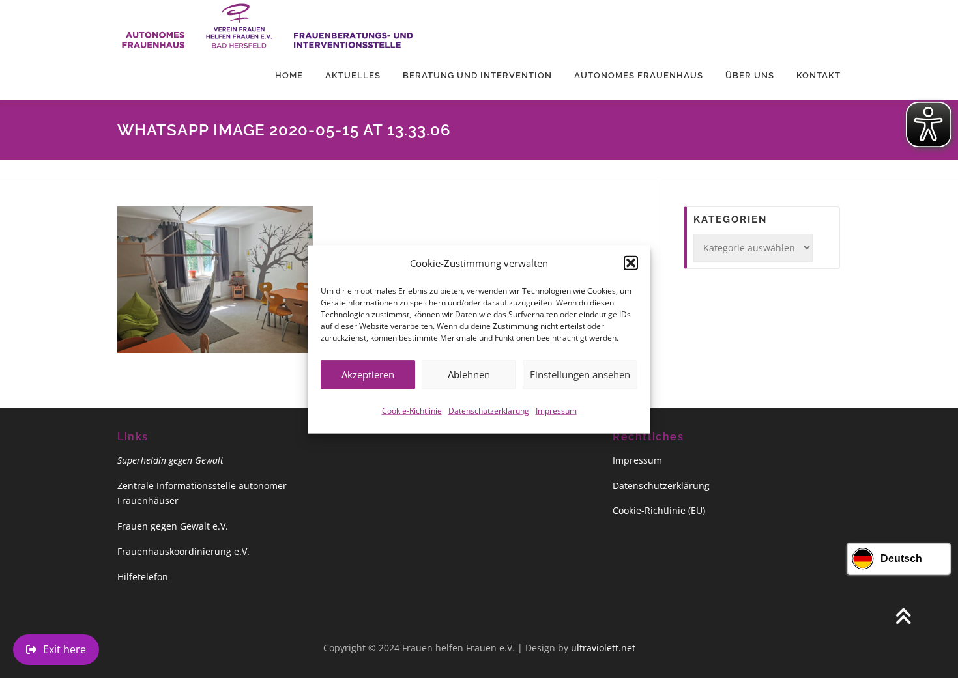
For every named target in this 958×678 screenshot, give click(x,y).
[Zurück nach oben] (903, 617)
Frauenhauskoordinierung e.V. (183, 551)
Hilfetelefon (142, 577)
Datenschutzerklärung (488, 410)
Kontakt (818, 75)
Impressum (556, 410)
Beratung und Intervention (477, 75)
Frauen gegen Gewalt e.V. (172, 526)
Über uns (749, 75)
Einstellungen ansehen (580, 373)
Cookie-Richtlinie (412, 410)
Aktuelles (353, 75)
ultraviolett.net (603, 648)
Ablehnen (469, 373)
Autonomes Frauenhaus (638, 75)
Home (289, 75)
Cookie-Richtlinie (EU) (659, 510)
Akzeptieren (367, 373)
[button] (630, 263)
